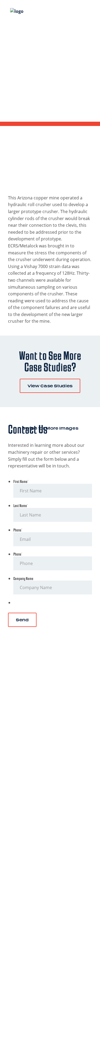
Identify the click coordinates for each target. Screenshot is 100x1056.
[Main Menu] (86, 10)
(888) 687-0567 (50, 749)
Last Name (20, 506)
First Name (20, 482)
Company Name (23, 579)
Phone (17, 530)
